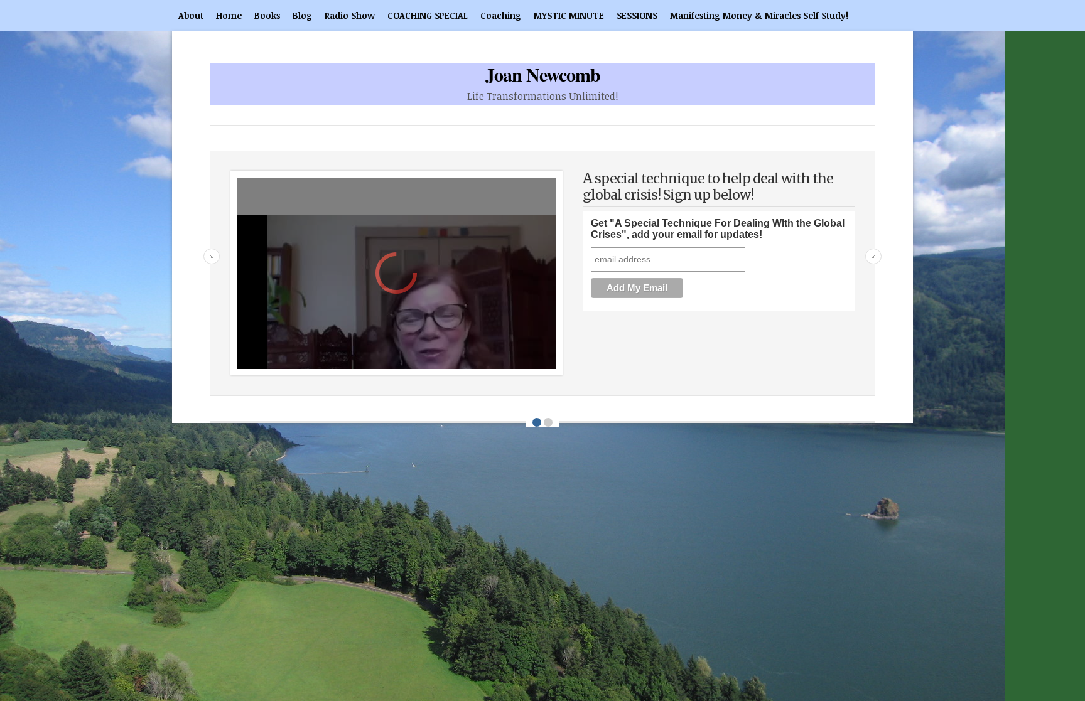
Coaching (500, 15)
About (190, 15)
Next (873, 256)
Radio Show (350, 15)
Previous (211, 256)
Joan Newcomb (542, 74)
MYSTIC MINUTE (569, 15)
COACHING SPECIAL (427, 15)
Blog (302, 15)
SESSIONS (637, 15)
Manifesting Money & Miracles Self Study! (759, 15)
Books (267, 15)
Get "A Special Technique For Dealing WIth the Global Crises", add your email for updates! (718, 229)
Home (229, 15)
